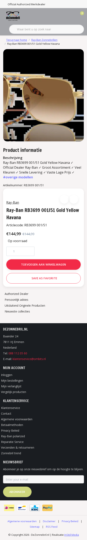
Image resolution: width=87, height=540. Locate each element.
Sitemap (35, 526)
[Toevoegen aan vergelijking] (73, 199)
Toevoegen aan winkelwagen (43, 264)
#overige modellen (18, 177)
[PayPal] (47, 508)
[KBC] (35, 508)
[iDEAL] (9, 508)
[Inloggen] (65, 16)
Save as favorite (44, 278)
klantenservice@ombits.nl (29, 359)
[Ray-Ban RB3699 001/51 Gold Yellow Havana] (43, 95)
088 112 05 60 (17, 353)
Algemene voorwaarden (22, 521)
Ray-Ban (12, 202)
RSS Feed (51, 526)
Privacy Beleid (70, 521)
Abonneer (17, 492)
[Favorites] (72, 16)
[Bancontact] (22, 508)
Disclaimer (49, 521)
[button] (64, 199)
